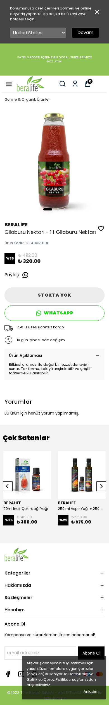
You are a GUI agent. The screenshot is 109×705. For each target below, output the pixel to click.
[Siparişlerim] (75, 83)
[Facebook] (7, 674)
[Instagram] (21, 674)
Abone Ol (91, 653)
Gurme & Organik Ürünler (27, 99)
